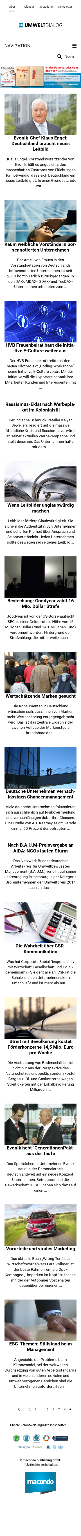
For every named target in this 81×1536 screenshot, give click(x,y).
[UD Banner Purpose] (40, 76)
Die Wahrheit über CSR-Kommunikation (40, 948)
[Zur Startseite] (40, 25)
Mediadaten (46, 6)
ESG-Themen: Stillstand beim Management (40, 1346)
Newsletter (65, 6)
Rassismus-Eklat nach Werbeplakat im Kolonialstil (40, 407)
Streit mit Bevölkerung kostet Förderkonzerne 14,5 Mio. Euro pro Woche (41, 1047)
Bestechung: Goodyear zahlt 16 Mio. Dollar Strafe (40, 603)
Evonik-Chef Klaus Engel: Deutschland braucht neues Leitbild (40, 143)
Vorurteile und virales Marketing (40, 1248)
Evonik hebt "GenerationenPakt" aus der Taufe (40, 1150)
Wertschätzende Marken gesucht (41, 696)
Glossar (29, 6)
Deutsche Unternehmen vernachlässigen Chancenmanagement (41, 794)
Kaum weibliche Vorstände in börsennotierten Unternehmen (40, 247)
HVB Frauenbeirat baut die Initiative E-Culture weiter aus (40, 347)
